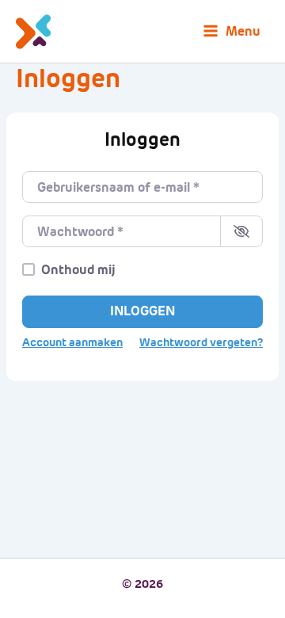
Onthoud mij (78, 270)
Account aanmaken (72, 342)
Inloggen (142, 311)
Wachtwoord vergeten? (201, 342)
